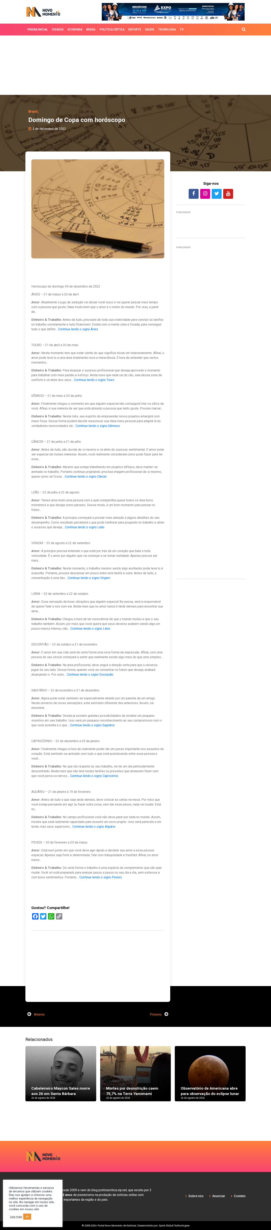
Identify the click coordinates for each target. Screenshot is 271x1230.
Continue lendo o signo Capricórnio (94, 776)
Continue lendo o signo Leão (84, 527)
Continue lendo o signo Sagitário (92, 725)
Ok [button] (27, 1216)
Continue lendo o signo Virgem (89, 578)
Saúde (149, 29)
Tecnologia (167, 29)
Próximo (156, 1014)
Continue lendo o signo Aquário (93, 826)
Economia (75, 29)
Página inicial (37, 29)
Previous (19, 1077)
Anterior (39, 1014)
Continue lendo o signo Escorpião (90, 674)
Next (252, 1077)
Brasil (91, 29)
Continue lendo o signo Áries (78, 329)
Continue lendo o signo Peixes (100, 877)
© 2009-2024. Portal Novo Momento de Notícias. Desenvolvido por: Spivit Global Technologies (135, 1225)
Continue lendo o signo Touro (94, 380)
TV (182, 29)
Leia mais (16, 1217)
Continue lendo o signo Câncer (86, 476)
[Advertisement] (135, 65)
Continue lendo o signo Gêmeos (98, 426)
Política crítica (112, 29)
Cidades (58, 29)
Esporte (134, 29)
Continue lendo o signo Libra (90, 628)
